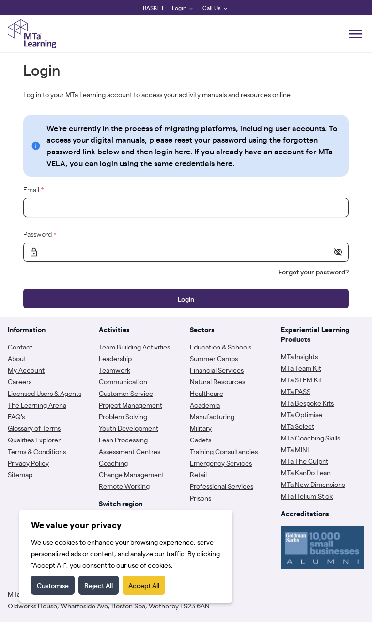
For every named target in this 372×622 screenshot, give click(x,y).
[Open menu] (355, 34)
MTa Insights (299, 356)
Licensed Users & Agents (44, 393)
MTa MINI (295, 449)
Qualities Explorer (34, 439)
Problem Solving (123, 416)
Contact (20, 346)
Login (179, 8)
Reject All (98, 585)
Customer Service (126, 393)
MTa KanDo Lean (306, 472)
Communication (123, 381)
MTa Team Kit (301, 368)
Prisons (200, 497)
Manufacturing (212, 416)
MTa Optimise (301, 414)
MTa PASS (295, 391)
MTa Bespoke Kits (307, 402)
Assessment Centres (129, 451)
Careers (19, 381)
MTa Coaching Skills (310, 437)
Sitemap (20, 474)
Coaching (113, 462)
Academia (205, 404)
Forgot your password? (314, 271)
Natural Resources (217, 381)
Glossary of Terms (34, 428)
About (17, 358)
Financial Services (217, 369)
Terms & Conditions (37, 451)
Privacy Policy (28, 462)
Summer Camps (214, 358)
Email (33, 189)
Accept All (143, 585)
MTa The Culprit (304, 460)
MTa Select (297, 426)
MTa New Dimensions (313, 484)
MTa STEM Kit (301, 379)
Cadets (200, 439)
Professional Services (221, 486)
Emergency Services (221, 462)
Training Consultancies (224, 451)
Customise (53, 585)
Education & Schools (220, 346)
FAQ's (16, 416)
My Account (26, 369)
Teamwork (114, 369)
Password (40, 233)
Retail (198, 474)
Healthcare (206, 393)
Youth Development (128, 428)
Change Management (131, 474)
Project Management (130, 404)
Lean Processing (123, 439)
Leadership (115, 358)
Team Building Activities (134, 346)
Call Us (211, 8)
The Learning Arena (37, 404)
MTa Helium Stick (307, 495)
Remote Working (124, 486)
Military (201, 428)
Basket (153, 8)
